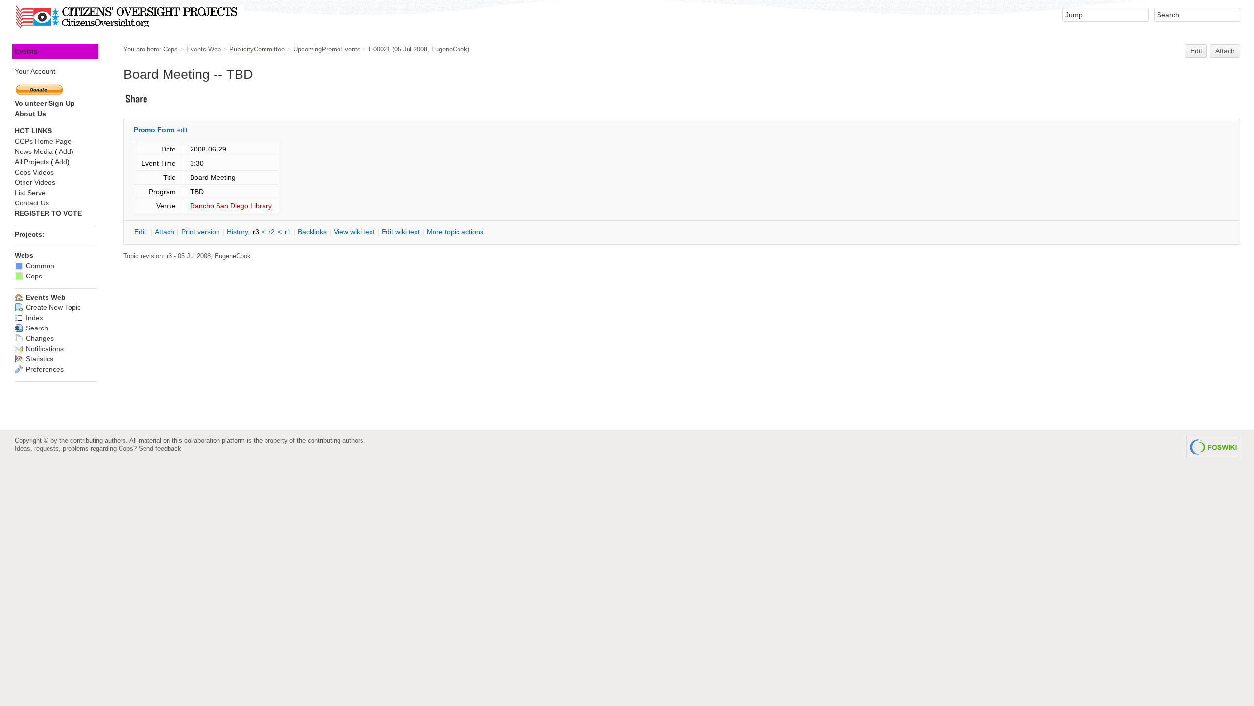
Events (26, 51)
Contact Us (32, 203)
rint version (200, 232)
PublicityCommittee (257, 49)
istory (237, 232)
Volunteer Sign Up (45, 103)
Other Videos (35, 182)
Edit (1196, 51)
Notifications (44, 349)
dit (141, 232)
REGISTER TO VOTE (48, 213)
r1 (288, 232)
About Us (30, 114)
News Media (34, 151)
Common (39, 266)
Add (65, 151)
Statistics (38, 359)
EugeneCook (449, 49)
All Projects (32, 162)
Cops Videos (34, 172)
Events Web (203, 49)
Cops (170, 49)
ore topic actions (455, 232)
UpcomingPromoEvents (327, 49)
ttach (164, 232)
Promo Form (154, 130)
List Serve (30, 193)
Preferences (44, 369)
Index (33, 318)
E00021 (379, 49)
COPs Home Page (43, 141)
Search (36, 328)
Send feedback (160, 448)
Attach (1225, 51)
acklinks (312, 232)
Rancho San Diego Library (231, 206)
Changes (39, 338)
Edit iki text (401, 232)
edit (182, 130)
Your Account (35, 71)
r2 (271, 232)
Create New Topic (52, 307)
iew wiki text (354, 232)
